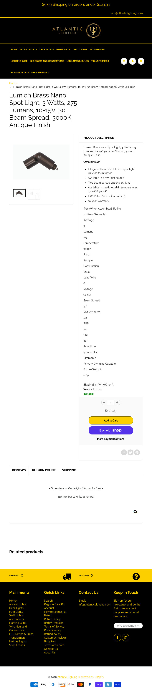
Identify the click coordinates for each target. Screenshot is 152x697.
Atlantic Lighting (67, 677)
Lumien (97, 389)
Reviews (19, 470)
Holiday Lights (20, 72)
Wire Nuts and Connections (47, 61)
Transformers (100, 61)
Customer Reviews (55, 637)
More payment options (110, 438)
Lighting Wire (19, 61)
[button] (76, 496)
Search (48, 600)
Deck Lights (46, 49)
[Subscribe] (138, 625)
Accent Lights (28, 49)
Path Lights (63, 49)
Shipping (69, 470)
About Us (49, 652)
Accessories (97, 49)
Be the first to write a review (76, 496)
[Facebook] (117, 637)
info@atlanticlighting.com (126, 13)
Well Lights (80, 49)
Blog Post (50, 641)
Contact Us (51, 648)
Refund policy (52, 634)
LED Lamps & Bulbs (78, 61)
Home (14, 49)
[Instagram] (125, 637)
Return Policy (44, 470)
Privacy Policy (52, 630)
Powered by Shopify (91, 677)
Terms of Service (54, 626)
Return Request (53, 622)
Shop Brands (39, 72)
